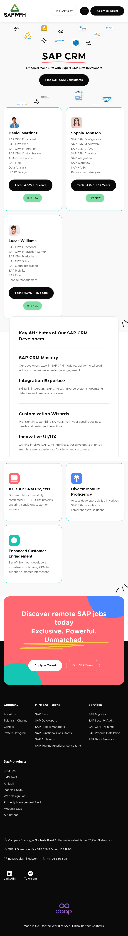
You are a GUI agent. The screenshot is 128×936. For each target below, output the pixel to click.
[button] (84, 11)
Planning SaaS (13, 790)
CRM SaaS (10, 771)
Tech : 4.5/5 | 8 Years (30, 185)
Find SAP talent (64, 11)
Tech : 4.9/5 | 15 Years (31, 293)
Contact (9, 727)
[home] (18, 11)
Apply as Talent (107, 11)
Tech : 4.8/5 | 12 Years (93, 185)
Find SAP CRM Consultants (64, 80)
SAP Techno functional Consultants (58, 745)
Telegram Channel (16, 720)
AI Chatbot (11, 815)
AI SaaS (9, 783)
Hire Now (32, 198)
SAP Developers (46, 720)
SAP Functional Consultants (53, 733)
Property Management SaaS (22, 802)
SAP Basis (42, 714)
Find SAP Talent (83, 665)
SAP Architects (45, 739)
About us (10, 714)
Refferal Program (15, 733)
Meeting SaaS (13, 808)
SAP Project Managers (50, 727)
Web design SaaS (15, 796)
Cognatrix (98, 926)
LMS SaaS (10, 777)
